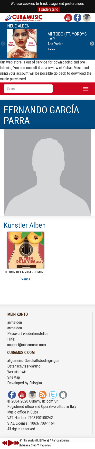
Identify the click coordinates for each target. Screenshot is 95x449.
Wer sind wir (16, 371)
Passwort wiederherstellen (27, 333)
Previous (2, 43)
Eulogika (35, 383)
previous (4, 443)
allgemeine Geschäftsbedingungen (33, 360)
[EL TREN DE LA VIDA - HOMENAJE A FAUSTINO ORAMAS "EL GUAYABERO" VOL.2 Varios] (25, 250)
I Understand (48, 9)
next (16, 443)
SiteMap (13, 377)
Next (92, 43)
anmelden (14, 322)
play (10, 443)
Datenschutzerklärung (23, 366)
